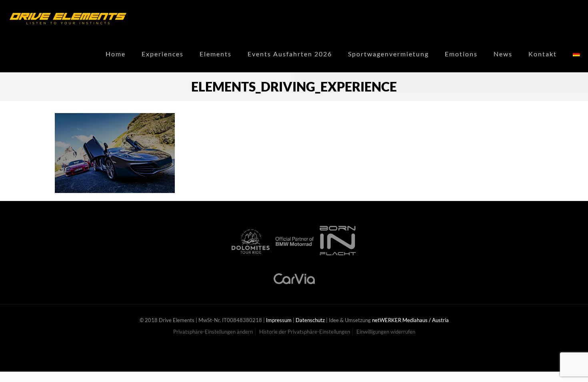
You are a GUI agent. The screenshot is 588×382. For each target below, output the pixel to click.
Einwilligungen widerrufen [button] (385, 331)
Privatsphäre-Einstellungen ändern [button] (213, 331)
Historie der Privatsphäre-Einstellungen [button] (304, 331)
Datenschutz (310, 320)
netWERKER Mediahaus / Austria (410, 320)
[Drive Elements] (68, 18)
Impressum (279, 320)
